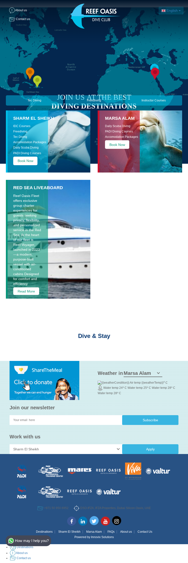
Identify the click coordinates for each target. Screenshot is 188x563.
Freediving (94, 100)
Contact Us (145, 531)
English (172, 10)
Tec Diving (34, 100)
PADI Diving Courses (27, 153)
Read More (26, 291)
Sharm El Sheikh (33, 118)
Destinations (44, 531)
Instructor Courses (153, 100)
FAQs (111, 531)
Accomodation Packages (29, 142)
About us (126, 531)
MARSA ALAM (120, 118)
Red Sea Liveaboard (38, 187)
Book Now (25, 161)
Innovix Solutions (102, 537)
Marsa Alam (94, 531)
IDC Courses (21, 126)
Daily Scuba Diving (26, 147)
